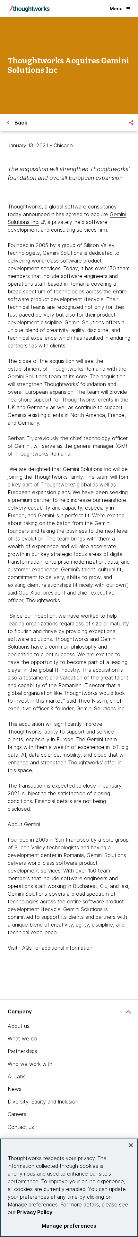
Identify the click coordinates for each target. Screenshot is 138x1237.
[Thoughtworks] (29, 8)
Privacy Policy (34, 1212)
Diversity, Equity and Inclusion (43, 1101)
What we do (22, 1038)
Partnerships (22, 1051)
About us (19, 1026)
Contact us (21, 1127)
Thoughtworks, (25, 206)
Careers (17, 1114)
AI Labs (17, 1076)
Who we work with (30, 1064)
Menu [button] (116, 8)
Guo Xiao (29, 592)
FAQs (25, 948)
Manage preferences (69, 1226)
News (15, 1089)
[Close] (131, 1145)
